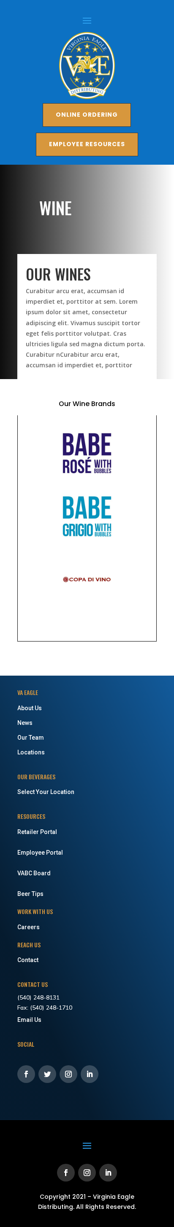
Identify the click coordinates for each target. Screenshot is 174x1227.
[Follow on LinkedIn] (89, 1074)
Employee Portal (40, 852)
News (25, 722)
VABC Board (34, 873)
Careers (28, 927)
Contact (27, 960)
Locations (31, 752)
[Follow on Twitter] (47, 1074)
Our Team (30, 737)
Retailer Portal (37, 832)
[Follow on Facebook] (26, 1074)
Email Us (29, 1019)
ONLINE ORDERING (87, 114)
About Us (29, 708)
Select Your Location (45, 792)
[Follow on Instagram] (68, 1074)
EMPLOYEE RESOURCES (87, 144)
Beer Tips (30, 893)
